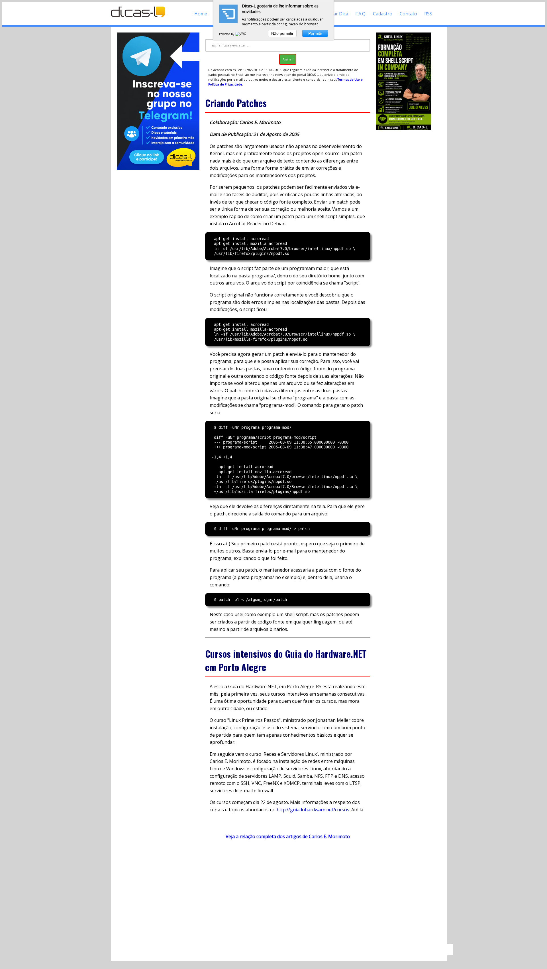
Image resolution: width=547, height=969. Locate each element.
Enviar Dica (336, 14)
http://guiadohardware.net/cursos (313, 810)
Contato (408, 14)
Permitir (315, 33)
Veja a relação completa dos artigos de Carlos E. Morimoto (288, 836)
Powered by (227, 34)
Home (200, 14)
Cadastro (382, 14)
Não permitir (282, 33)
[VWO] (241, 34)
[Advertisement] (287, 894)
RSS (428, 14)
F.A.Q (360, 14)
